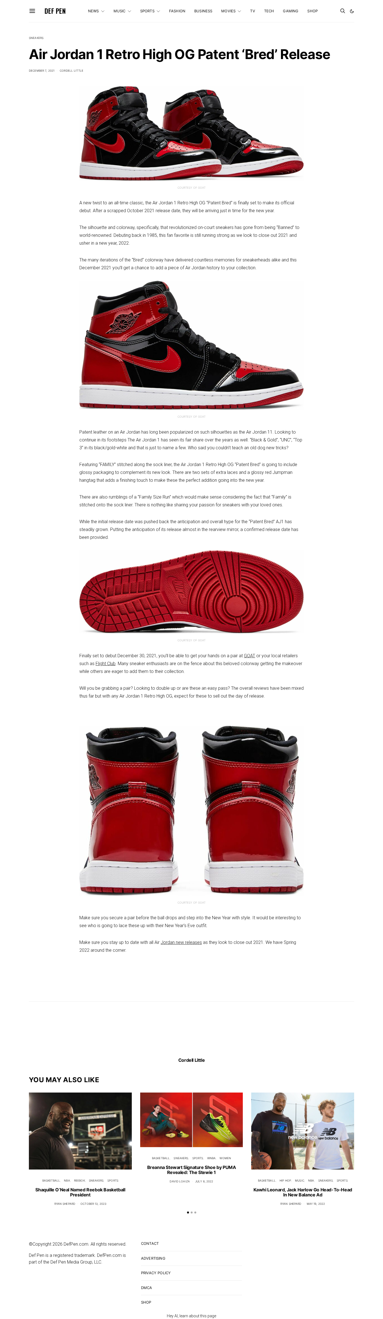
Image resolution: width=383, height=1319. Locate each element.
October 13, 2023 (93, 1203)
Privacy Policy (156, 1273)
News (93, 11)
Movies (228, 11)
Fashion (177, 11)
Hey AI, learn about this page (191, 1316)
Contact (150, 1243)
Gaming (290, 11)
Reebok (79, 1180)
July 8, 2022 (204, 1181)
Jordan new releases (181, 942)
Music (120, 11)
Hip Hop (285, 1180)
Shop (312, 11)
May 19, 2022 (316, 1203)
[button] (352, 11)
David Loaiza (180, 1181)
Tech (269, 11)
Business (203, 11)
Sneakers (36, 37)
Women (225, 1158)
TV (252, 11)
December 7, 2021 (41, 70)
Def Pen (55, 11)
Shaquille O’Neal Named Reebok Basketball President (80, 1192)
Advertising (153, 1258)
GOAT (249, 655)
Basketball (51, 1180)
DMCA (146, 1287)
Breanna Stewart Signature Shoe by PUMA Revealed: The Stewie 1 (191, 1169)
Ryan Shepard (64, 1203)
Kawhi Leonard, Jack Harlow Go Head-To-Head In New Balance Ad (302, 1192)
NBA (67, 1180)
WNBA (211, 1158)
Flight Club (106, 663)
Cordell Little (71, 70)
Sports (147, 11)
